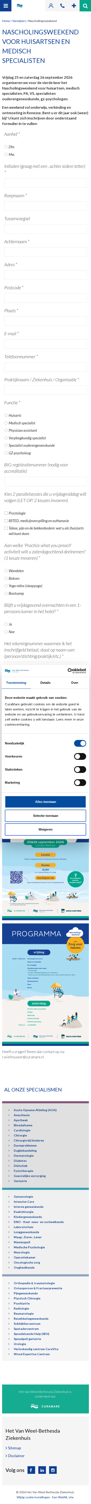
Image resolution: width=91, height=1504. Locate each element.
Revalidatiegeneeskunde (31, 1318)
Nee (12, 632)
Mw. (12, 154)
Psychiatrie (22, 1303)
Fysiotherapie (23, 1171)
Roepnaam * (15, 195)
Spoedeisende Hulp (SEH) (31, 1334)
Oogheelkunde (24, 1267)
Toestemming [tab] (16, 682)
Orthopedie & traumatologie (34, 1283)
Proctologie (17, 513)
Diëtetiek (21, 1165)
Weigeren (45, 829)
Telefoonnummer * (21, 356)
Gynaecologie (23, 1196)
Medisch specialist (22, 423)
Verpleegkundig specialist (27, 438)
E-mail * (11, 333)
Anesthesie (22, 1115)
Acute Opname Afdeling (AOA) (35, 1110)
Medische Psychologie (29, 1247)
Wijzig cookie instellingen (33, 1497)
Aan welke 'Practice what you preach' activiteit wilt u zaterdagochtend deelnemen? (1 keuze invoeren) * (44, 551)
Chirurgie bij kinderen (29, 1140)
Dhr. (12, 147)
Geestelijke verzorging (30, 1176)
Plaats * (11, 310)
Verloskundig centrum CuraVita (36, 1349)
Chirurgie (20, 1135)
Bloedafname (23, 1125)
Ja (10, 624)
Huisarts (15, 415)
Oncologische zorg (27, 1262)
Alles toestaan (45, 802)
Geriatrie (20, 1181)
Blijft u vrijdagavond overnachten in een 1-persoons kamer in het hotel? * (42, 608)
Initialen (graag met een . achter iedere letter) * (44, 169)
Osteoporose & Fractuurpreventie (38, 1288)
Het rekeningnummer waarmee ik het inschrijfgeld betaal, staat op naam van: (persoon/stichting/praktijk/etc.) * (39, 650)
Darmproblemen (25, 1145)
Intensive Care (24, 1201)
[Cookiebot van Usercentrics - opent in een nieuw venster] (67, 671)
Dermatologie (24, 1155)
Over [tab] (74, 682)
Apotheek (21, 1120)
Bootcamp (16, 593)
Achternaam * (16, 241)
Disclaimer (16, 1456)
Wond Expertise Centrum (32, 1354)
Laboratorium (23, 1227)
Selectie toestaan (45, 815)
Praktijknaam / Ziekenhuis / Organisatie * (41, 379)
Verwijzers (19, 21)
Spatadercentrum (26, 1328)
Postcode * (13, 287)
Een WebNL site (63, 1497)
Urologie (20, 1344)
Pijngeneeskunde (26, 1293)
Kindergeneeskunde (28, 1217)
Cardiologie (22, 1130)
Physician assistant (23, 430)
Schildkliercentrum (27, 1323)
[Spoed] (74, 5)
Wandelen (16, 571)
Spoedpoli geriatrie (27, 1339)
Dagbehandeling (25, 1150)
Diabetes (20, 1160)
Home (6, 21)
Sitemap (14, 1448)
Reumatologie (24, 1313)
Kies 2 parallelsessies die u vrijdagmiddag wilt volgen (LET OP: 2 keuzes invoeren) (45, 497)
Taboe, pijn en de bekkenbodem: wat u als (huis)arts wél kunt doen (46, 531)
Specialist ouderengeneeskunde (32, 445)
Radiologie (21, 1308)
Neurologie (22, 1252)
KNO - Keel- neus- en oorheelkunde (39, 1222)
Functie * (12, 402)
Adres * (10, 264)
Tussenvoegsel (17, 218)
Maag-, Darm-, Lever (28, 1237)
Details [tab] (45, 682)
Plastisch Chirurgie (27, 1298)
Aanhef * (12, 134)
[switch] (80, 756)
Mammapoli (22, 1242)
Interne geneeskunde (28, 1206)
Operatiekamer (25, 1257)
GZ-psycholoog (20, 453)
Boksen (14, 578)
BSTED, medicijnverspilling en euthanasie (39, 521)
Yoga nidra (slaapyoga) (25, 586)
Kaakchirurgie (23, 1212)
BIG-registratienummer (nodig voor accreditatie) (36, 468)
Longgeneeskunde (26, 1232)
